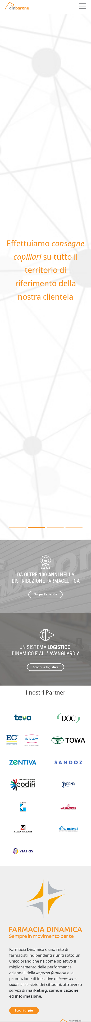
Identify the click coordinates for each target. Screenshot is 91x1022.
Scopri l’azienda (45, 594)
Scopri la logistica (45, 667)
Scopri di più (24, 1010)
